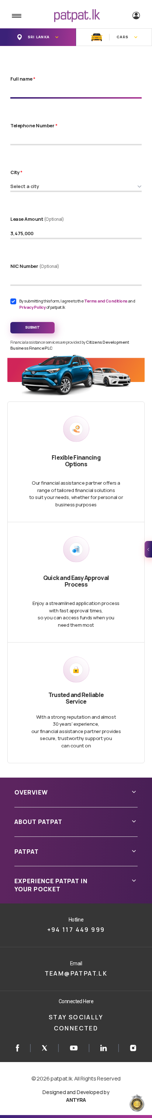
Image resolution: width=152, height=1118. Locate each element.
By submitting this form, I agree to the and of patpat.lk (77, 304)
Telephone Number (33, 125)
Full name (22, 78)
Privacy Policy (32, 307)
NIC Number (34, 266)
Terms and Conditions (106, 301)
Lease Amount (37, 219)
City (16, 172)
